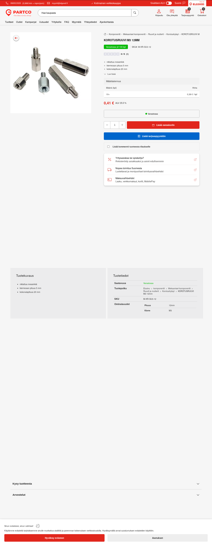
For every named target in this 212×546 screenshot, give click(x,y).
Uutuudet (44, 22)
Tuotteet (9, 22)
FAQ (66, 22)
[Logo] (18, 12)
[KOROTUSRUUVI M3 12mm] (50, 72)
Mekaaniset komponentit (179, 288)
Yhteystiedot (90, 22)
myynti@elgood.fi (60, 3)
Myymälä (76, 22)
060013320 (16, 3)
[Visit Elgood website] (197, 3)
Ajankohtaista (107, 22)
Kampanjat (30, 22)
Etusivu (146, 288)
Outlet (19, 22)
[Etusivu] (105, 34)
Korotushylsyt (168, 291)
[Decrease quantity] (107, 125)
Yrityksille (56, 22)
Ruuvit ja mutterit (151, 291)
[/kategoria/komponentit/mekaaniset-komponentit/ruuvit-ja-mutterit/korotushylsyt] (16, 38)
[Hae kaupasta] (135, 12)
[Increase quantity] (122, 125)
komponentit (159, 288)
